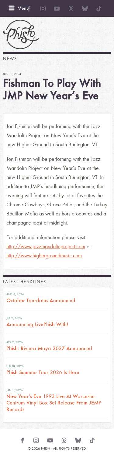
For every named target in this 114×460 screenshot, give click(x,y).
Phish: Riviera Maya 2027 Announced (49, 348)
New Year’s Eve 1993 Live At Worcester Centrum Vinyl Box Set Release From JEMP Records (53, 403)
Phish (21, 34)
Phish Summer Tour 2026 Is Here (42, 372)
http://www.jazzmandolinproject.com (45, 246)
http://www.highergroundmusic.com (44, 255)
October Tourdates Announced (40, 300)
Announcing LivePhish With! (37, 324)
